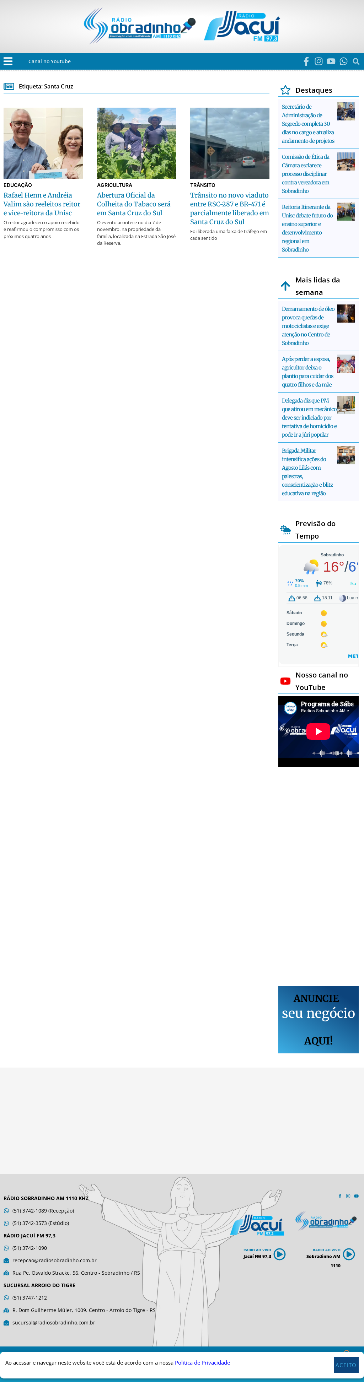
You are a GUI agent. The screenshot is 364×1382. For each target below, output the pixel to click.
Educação (18, 185)
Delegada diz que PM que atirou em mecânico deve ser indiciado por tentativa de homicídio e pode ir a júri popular (309, 417)
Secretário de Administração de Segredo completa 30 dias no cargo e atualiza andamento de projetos (308, 123)
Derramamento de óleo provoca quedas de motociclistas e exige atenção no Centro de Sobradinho (308, 326)
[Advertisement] (318, 877)
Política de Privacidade (202, 1362)
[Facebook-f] (306, 61)
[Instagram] (318, 61)
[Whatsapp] (343, 61)
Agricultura (114, 185)
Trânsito (202, 185)
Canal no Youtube (49, 61)
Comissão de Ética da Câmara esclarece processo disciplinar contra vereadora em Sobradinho (305, 173)
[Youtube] (331, 61)
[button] (8, 61)
